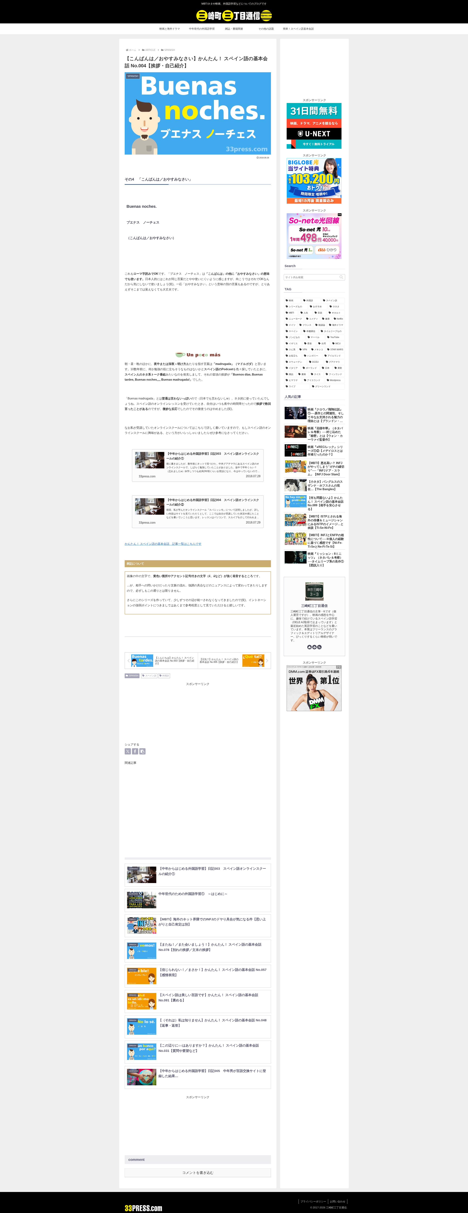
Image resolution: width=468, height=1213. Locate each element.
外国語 (165, 675)
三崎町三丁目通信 (314, 606)
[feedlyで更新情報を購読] (314, 647)
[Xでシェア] (128, 751)
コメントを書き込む (198, 1173)
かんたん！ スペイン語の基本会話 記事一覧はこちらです (163, 543)
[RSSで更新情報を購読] (319, 647)
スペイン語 (150, 675)
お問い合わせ (337, 1201)
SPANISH (133, 675)
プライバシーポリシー (313, 1201)
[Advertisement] (198, 322)
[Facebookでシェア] (135, 751)
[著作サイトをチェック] (309, 647)
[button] (142, 751)
